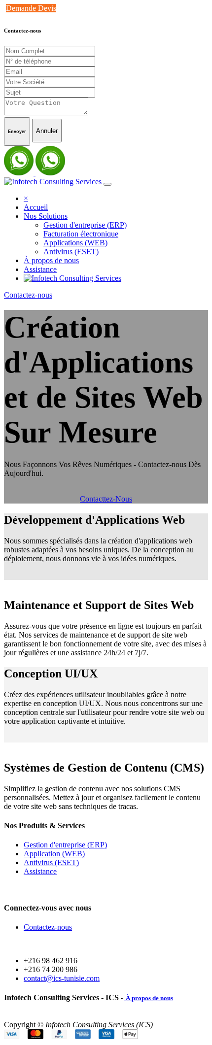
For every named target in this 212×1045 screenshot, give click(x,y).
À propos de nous (148, 998)
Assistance (40, 871)
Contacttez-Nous (106, 499)
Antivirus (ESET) (51, 862)
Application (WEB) (54, 853)
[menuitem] (36, 207)
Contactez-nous (28, 295)
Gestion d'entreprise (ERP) (65, 845)
